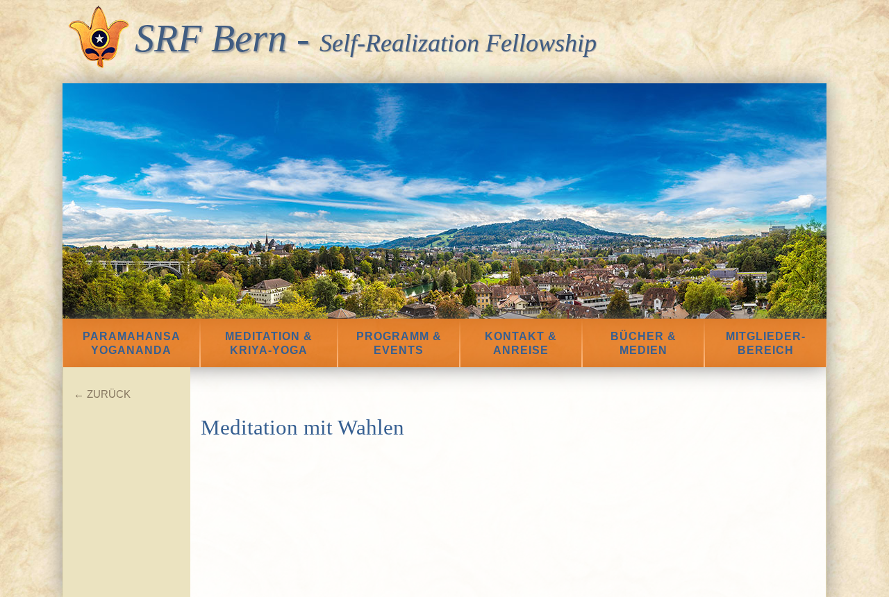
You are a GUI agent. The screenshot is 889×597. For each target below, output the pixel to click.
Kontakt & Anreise (521, 343)
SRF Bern (211, 38)
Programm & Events (399, 343)
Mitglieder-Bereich (766, 343)
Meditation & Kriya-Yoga (269, 343)
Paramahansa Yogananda (132, 343)
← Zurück (102, 394)
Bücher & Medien (643, 343)
